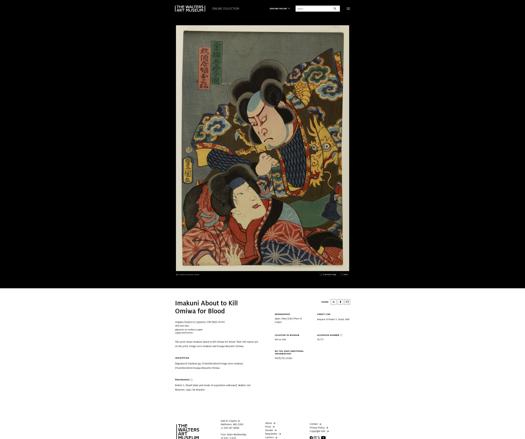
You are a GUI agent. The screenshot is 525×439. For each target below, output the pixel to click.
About (268, 423)
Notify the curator (283, 358)
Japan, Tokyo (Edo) (284, 318)
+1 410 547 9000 (230, 427)
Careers (269, 437)
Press (268, 426)
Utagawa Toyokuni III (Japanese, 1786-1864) (196, 322)
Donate (269, 430)
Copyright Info (318, 431)
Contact (314, 423)
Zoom (345, 274)
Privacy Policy (317, 427)
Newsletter (271, 433)
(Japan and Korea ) (184, 332)
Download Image (329, 274)
